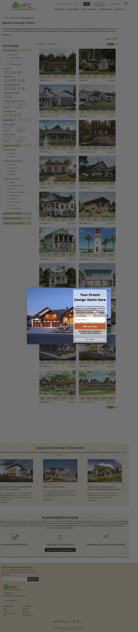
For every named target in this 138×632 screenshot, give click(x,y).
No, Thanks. (90, 339)
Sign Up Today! (90, 326)
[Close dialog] (108, 291)
